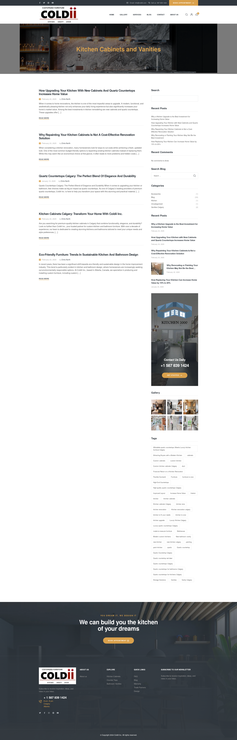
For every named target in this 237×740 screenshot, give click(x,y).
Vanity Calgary (187, 580)
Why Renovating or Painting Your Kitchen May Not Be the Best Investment (182, 267)
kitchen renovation (159, 509)
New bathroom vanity (183, 536)
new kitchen (157, 542)
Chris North (65, 99)
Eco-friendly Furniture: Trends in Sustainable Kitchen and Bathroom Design (88, 254)
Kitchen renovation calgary (180, 509)
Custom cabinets (159, 460)
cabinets (190, 455)
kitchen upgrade (159, 520)
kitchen (155, 498)
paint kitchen (157, 547)
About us (83, 676)
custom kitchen (175, 460)
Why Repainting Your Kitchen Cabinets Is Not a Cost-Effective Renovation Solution (87, 136)
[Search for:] (174, 175)
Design (137, 691)
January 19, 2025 (49, 181)
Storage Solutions (159, 580)
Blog (136, 680)
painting (189, 542)
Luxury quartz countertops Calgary (165, 525)
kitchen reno (180, 504)
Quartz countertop (183, 547)
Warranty (137, 683)
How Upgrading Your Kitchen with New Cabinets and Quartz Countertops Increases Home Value (87, 92)
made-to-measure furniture (162, 531)
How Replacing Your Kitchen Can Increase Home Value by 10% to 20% (174, 281)
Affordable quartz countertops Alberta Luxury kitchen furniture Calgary (172, 448)
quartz (169, 547)
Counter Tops (112, 680)
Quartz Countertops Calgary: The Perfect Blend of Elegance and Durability (87, 176)
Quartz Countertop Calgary (162, 553)
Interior (193, 493)
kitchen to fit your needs (161, 515)
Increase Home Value (178, 493)
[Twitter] (44, 3)
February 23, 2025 (49, 99)
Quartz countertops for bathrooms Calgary (168, 569)
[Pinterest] (48, 3)
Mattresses (181, 531)
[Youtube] (53, 3)
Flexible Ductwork (159, 477)
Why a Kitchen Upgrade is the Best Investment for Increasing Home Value (174, 225)
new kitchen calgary (174, 542)
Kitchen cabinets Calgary (162, 504)
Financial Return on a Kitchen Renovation (168, 471)
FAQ (136, 676)
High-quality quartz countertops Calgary (167, 488)
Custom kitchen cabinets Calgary (165, 466)
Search (155, 90)
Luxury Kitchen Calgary (178, 520)
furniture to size (187, 477)
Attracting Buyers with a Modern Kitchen (167, 455)
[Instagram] (49, 713)
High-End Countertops (161, 482)
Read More (44, 118)
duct (183, 466)
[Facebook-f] (40, 3)
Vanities (174, 580)
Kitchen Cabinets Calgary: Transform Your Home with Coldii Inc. (80, 214)
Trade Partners (140, 687)
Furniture (174, 477)
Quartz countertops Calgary (163, 563)
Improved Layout (159, 493)
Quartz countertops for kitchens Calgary (167, 574)
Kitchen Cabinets (113, 676)
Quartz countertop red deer (162, 558)
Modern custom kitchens (162, 536)
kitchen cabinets (169, 498)
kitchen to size (181, 515)
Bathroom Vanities (114, 683)
